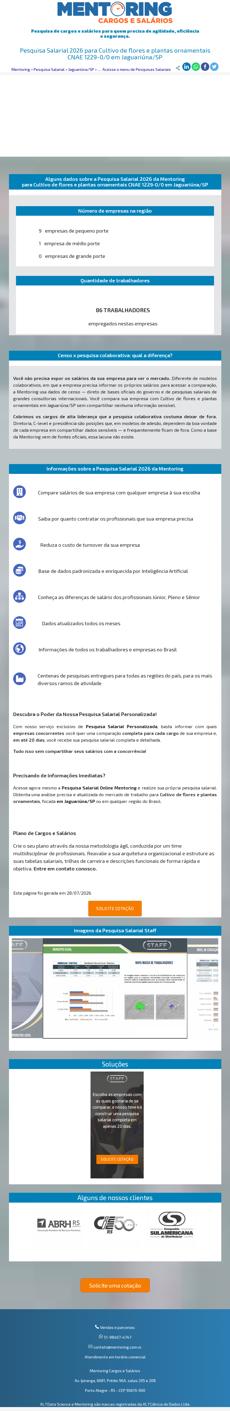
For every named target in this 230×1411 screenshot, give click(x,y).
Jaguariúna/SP (81, 69)
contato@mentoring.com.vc (117, 1347)
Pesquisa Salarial (49, 69)
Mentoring (21, 69)
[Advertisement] (115, 114)
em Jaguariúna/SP (76, 801)
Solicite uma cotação (115, 1285)
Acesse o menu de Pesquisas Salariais (136, 69)
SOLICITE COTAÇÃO (115, 908)
